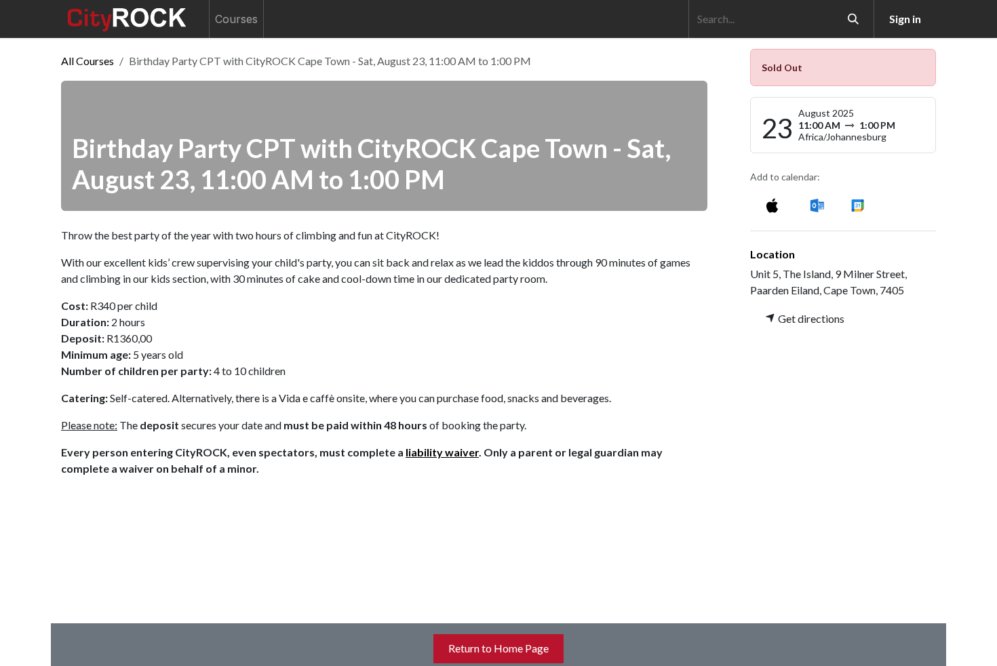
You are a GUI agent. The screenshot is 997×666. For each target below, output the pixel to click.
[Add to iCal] (772, 204)
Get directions (810, 318)
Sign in (905, 18)
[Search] (853, 19)
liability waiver (442, 452)
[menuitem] (236, 19)
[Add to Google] (857, 204)
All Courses (87, 60)
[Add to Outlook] (817, 204)
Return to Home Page (498, 648)
